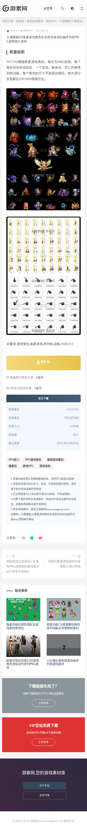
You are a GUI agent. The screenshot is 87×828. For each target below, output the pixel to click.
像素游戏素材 (35, 21)
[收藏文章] (23, 538)
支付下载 (43, 398)
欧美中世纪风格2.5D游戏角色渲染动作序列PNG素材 (22, 664)
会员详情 (44, 795)
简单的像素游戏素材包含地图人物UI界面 (64, 564)
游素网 (20, 21)
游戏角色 (44, 466)
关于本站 (44, 785)
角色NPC (51, 21)
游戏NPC (28, 466)
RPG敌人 (14, 459)
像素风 (13, 466)
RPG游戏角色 (33, 459)
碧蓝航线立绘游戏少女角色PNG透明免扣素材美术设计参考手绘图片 (22, 566)
